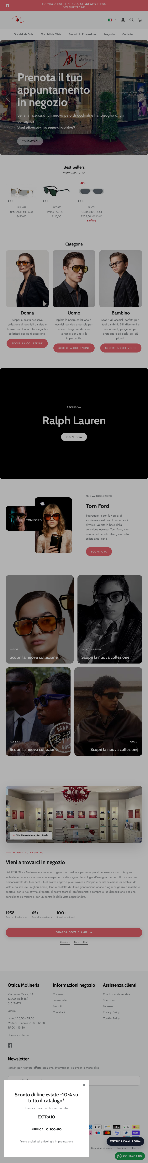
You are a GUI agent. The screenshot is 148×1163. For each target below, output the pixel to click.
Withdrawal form (125, 1141)
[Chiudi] (84, 1085)
